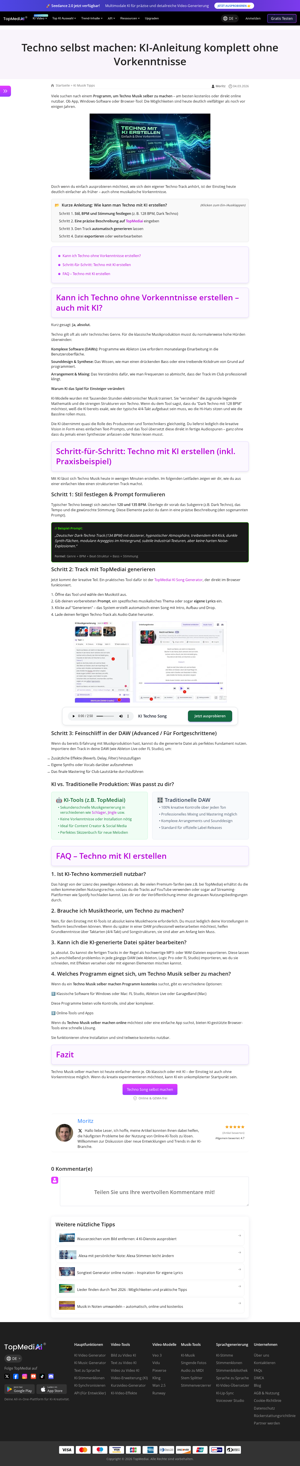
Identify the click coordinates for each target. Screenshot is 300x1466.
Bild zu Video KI (123, 1355)
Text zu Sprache (87, 1370)
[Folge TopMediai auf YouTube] (33, 1376)
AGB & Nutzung (266, 1393)
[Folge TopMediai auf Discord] (51, 1376)
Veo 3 (157, 1355)
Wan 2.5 (159, 1385)
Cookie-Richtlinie (267, 1400)
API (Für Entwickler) (90, 1393)
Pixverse (159, 1370)
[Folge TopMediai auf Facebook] (15, 1376)
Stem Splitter (191, 1377)
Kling (156, 1377)
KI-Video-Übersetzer (232, 1385)
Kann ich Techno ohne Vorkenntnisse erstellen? (102, 255)
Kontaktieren (264, 1362)
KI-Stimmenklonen (89, 1377)
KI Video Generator (90, 1355)
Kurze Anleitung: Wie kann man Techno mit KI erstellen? (150, 205)
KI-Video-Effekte (124, 1393)
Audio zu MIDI (192, 1370)
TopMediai (134, 221)
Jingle (112, 812)
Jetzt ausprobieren (210, 716)
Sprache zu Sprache (232, 1377)
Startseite (63, 85)
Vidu (156, 1362)
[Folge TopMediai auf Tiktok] (42, 1376)
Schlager (99, 812)
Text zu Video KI (123, 1362)
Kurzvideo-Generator (128, 1385)
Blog (257, 1385)
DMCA (259, 1377)
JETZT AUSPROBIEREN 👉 (234, 6)
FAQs (258, 1370)
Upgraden (152, 18)
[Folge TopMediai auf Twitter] (7, 1376)
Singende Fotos (193, 1362)
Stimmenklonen (229, 1362)
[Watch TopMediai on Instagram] (24, 1376)
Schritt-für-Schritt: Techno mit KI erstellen (97, 264)
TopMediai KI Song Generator (178, 579)
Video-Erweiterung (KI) (129, 1377)
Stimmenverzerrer (196, 1385)
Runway (158, 1393)
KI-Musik (188, 1355)
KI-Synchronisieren (89, 1385)
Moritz (221, 86)
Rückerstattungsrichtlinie (275, 1415)
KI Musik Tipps (84, 85)
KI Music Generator (90, 1362)
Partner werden (267, 1423)
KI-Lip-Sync (225, 1393)
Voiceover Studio (230, 1400)
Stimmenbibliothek (232, 1370)
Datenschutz (264, 1408)
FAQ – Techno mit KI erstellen (86, 273)
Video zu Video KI (125, 1370)
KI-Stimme (224, 1355)
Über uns (261, 1355)
